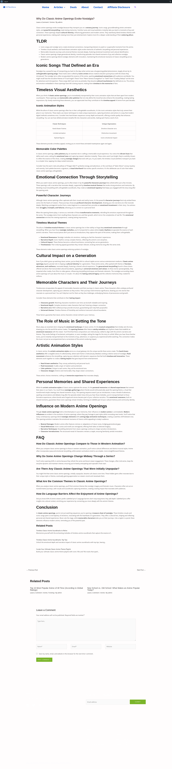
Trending (51, 593)
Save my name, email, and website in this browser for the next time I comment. (66, 654)
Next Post (141, 570)
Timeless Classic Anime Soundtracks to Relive (51, 531)
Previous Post (32, 570)
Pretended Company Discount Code (128, 742)
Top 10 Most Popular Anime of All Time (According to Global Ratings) (56, 589)
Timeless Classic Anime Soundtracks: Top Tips (51, 540)
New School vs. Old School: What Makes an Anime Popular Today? (113, 589)
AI (86, 734)
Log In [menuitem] (6, 1)
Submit (138, 702)
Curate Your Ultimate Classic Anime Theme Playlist (53, 549)
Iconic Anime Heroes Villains (95, 744)
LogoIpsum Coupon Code (124, 744)
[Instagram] (39, 705)
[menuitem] (1, 1)
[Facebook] (27, 705)
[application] (64, 7)
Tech (87, 747)
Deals (88, 739)
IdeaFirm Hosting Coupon (124, 739)
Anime (52, 22)
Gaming (88, 742)
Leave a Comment (42, 22)
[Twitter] (33, 705)
